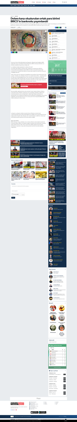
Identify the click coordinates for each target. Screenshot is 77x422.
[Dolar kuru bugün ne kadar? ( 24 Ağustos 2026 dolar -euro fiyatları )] (17, 174)
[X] (13, 410)
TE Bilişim (64, 416)
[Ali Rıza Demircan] (51, 285)
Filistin (34, 2)
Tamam (66, 420)
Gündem (15, 5)
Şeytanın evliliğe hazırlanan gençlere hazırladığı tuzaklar (58, 282)
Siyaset (18, 5)
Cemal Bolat (55, 264)
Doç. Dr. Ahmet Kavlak (57, 242)
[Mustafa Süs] (51, 221)
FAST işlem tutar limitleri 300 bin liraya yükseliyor (29, 179)
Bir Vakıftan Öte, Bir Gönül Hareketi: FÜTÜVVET (59, 218)
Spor (28, 5)
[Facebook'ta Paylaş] (55, 27)
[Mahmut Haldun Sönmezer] (51, 276)
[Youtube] (16, 410)
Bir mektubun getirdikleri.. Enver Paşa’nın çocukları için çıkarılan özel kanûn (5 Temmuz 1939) (59, 295)
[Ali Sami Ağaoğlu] (51, 298)
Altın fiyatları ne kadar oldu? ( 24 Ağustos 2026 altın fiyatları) (40, 179)
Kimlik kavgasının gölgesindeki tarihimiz (58, 277)
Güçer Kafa (55, 208)
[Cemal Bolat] (51, 264)
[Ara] (62, 2)
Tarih (31, 5)
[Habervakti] (17, 2)
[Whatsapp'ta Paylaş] (59, 27)
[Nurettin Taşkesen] (51, 256)
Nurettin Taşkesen (56, 255)
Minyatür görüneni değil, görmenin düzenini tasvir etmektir (59, 290)
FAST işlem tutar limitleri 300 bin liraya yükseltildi (41, 169)
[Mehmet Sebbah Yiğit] (51, 230)
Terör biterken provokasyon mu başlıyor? (58, 231)
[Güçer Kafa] (51, 208)
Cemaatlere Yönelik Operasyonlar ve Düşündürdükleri (59, 252)
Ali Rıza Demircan (56, 284)
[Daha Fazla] (60, 27)
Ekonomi (25, 5)
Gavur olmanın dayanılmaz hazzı (59, 298)
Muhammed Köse (56, 250)
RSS (12, 416)
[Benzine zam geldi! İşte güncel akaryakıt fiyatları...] (29, 164)
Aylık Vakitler (51, 72)
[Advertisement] (29, 105)
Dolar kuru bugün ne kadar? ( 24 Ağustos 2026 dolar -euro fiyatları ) (16, 179)
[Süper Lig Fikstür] (65, 370)
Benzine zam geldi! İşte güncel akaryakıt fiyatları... (28, 169)
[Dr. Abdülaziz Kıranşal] (51, 281)
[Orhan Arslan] (51, 272)
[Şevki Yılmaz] (51, 238)
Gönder (13, 197)
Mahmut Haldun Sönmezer (58, 275)
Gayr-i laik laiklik (56, 243)
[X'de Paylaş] (57, 27)
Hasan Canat (55, 225)
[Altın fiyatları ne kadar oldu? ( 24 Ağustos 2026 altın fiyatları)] (41, 174)
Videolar (44, 2)
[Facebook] (11, 410)
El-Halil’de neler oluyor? (57, 256)
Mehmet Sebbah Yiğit (57, 229)
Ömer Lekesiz (55, 288)
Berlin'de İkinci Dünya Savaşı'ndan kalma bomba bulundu (28, 419)
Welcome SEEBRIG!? (57, 213)
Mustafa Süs (55, 221)
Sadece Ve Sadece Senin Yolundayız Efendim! (57, 239)
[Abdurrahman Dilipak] (51, 213)
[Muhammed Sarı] (51, 217)
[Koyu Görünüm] (64, 2)
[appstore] (35, 412)
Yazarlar (49, 2)
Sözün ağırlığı (55, 273)
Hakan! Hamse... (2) (56, 235)
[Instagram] (14, 410)
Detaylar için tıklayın (57, 367)
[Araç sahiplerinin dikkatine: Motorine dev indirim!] (17, 164)
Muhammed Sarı (56, 216)
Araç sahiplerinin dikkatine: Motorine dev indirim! (16, 169)
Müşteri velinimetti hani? (57, 222)
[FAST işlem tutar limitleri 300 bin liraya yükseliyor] (29, 174)
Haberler (12, 16)
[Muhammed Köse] (51, 251)
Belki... (54, 226)
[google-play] (42, 412)
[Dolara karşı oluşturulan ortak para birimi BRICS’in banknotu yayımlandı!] (29, 40)
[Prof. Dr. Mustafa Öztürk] (51, 260)
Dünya (22, 5)
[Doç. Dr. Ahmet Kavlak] (51, 243)
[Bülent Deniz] (51, 234)
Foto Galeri (39, 2)
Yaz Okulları (55, 265)
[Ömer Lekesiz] (51, 289)
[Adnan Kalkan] (51, 247)
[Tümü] (65, 205)
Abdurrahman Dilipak (57, 212)
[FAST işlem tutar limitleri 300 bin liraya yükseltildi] (41, 164)
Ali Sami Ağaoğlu (56, 297)
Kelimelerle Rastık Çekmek (58, 209)
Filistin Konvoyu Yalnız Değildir (58, 248)
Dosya (54, 2)
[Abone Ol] (65, 27)
